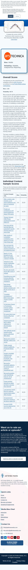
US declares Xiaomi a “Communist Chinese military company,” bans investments (9, 308)
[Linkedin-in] (5, 537)
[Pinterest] (18, 537)
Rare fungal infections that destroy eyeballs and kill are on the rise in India (9, 288)
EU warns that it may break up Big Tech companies (9, 316)
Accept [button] (10, 16)
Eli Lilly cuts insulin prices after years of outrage (9, 271)
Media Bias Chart (19, 166)
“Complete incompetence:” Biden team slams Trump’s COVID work (9, 298)
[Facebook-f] (2, 537)
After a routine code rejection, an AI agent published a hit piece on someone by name (9, 202)
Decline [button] (17, 16)
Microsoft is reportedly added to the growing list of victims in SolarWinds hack (9, 367)
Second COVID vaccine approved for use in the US (9, 406)
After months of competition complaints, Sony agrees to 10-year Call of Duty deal (8, 239)
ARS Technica (18, 82)
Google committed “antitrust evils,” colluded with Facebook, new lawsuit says (9, 357)
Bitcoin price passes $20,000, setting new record (9, 340)
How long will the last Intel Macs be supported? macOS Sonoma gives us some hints (9, 229)
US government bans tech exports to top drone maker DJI (9, 399)
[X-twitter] (15, 537)
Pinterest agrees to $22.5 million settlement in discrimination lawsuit (9, 324)
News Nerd (23, 450)
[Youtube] (11, 537)
